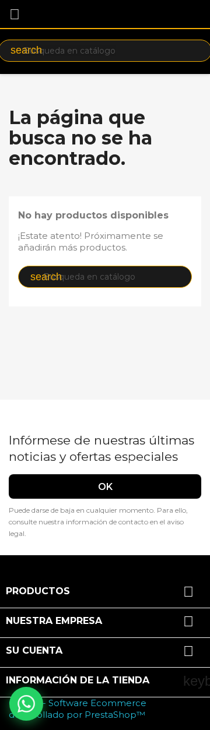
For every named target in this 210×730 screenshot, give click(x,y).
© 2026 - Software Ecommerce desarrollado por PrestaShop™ (77, 708)
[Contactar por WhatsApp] (26, 704)
